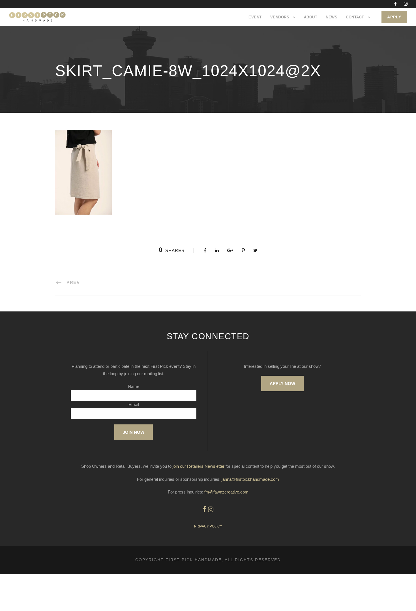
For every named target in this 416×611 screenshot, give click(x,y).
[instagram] (406, 3)
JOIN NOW (133, 432)
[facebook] (395, 3)
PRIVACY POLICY (208, 526)
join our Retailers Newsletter (198, 466)
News (331, 17)
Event (255, 17)
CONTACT (355, 17)
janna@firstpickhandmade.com (250, 479)
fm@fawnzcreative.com (226, 492)
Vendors (280, 17)
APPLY (394, 17)
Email (133, 404)
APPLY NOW (282, 383)
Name (133, 386)
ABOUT (311, 17)
